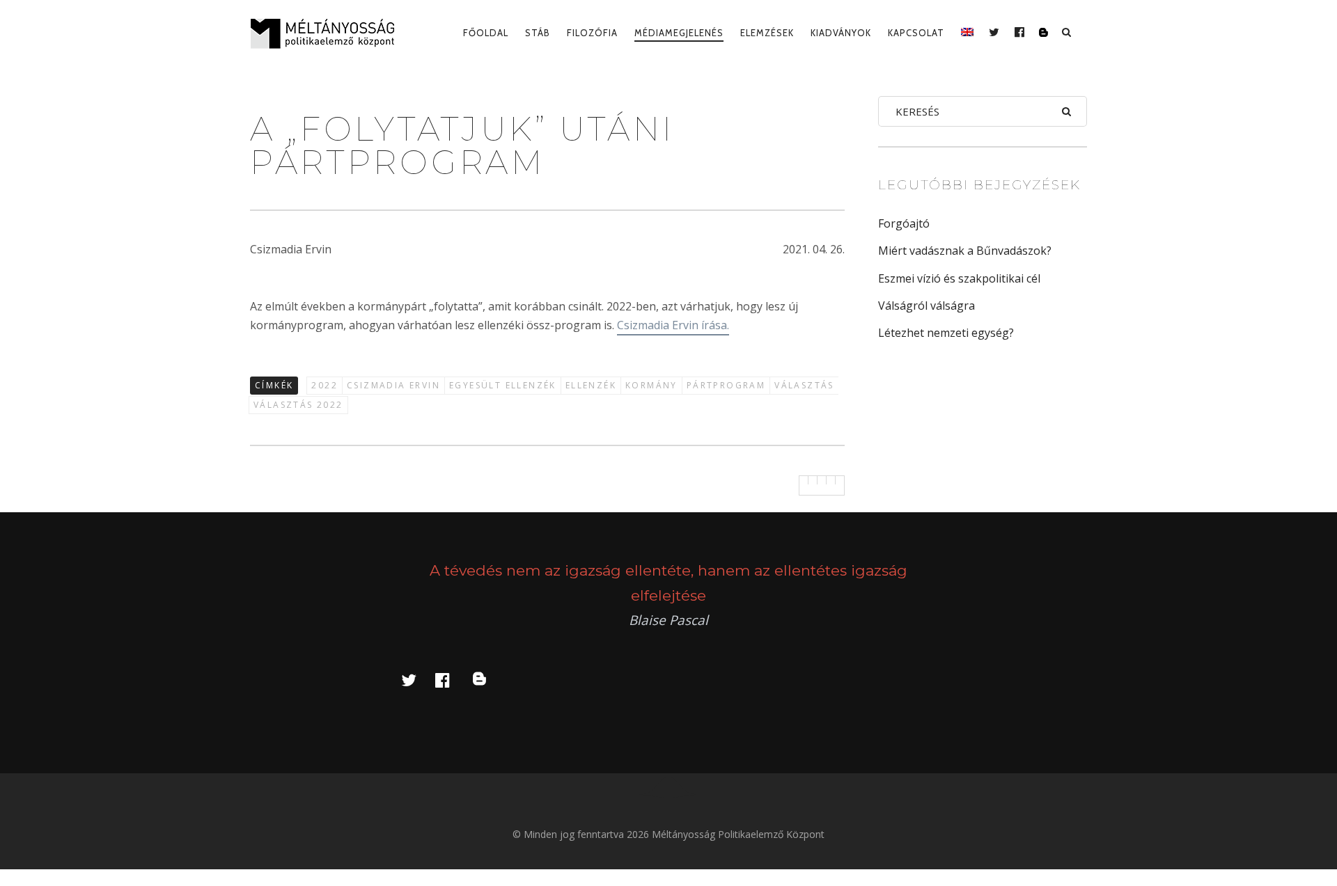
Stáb (537, 32)
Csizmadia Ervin (393, 385)
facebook (450, 679)
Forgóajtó (904, 223)
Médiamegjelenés (679, 32)
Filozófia (592, 32)
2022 (324, 385)
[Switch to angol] (967, 33)
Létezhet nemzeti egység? (946, 332)
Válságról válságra (926, 305)
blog (487, 679)
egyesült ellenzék (502, 385)
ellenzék (590, 385)
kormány (651, 385)
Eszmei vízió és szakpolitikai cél (959, 278)
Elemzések (767, 32)
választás (804, 385)
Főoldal (485, 32)
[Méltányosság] (328, 33)
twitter (417, 679)
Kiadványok (841, 32)
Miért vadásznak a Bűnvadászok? (964, 250)
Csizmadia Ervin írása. (673, 325)
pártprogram (726, 385)
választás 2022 (298, 405)
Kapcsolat (916, 32)
